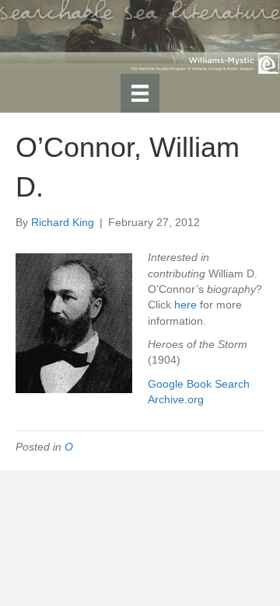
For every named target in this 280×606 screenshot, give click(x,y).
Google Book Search (199, 384)
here (185, 304)
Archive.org (176, 399)
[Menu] (140, 93)
